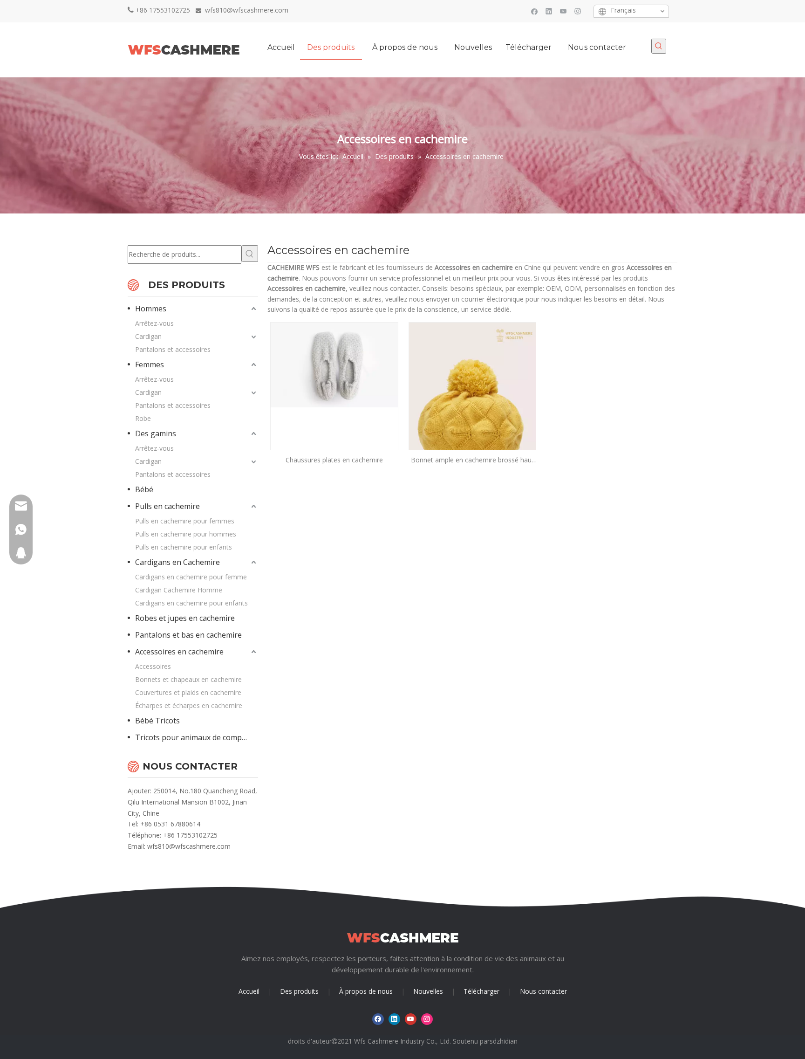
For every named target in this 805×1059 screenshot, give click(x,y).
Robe (143, 418)
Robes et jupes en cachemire (185, 618)
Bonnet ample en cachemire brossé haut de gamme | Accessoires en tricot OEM (472, 460)
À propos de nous (366, 991)
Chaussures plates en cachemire (334, 459)
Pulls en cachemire (167, 506)
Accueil (249, 991)
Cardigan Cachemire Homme (178, 589)
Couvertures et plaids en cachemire (188, 692)
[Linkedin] (549, 11)
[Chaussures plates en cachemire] (334, 364)
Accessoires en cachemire (179, 651)
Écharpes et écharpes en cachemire (188, 705)
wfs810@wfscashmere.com (189, 846)
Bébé (144, 489)
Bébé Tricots (157, 720)
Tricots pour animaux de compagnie (196, 737)
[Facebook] (534, 11)
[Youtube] (563, 11)
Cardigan (148, 336)
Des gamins (155, 433)
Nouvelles (428, 991)
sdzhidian (504, 1041)
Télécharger (481, 991)
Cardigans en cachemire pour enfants (191, 602)
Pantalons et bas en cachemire (188, 635)
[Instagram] (578, 11)
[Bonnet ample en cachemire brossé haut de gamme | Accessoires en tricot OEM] (472, 417)
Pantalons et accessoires (173, 349)
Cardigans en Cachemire (177, 562)
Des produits (299, 991)
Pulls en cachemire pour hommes (185, 534)
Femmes (149, 364)
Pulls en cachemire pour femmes (184, 520)
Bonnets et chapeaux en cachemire (188, 679)
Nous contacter (543, 991)
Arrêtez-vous (154, 323)
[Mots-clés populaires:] (658, 46)
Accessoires (153, 666)
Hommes (150, 308)
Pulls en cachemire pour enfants (183, 547)
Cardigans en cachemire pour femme (191, 576)
